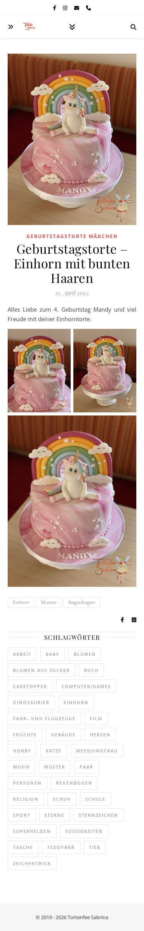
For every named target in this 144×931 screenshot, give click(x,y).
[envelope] (77, 7)
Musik (21, 767)
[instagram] (65, 7)
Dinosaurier (31, 702)
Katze (54, 751)
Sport (21, 815)
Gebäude (63, 734)
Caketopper (30, 686)
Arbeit (22, 654)
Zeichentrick (32, 863)
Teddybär (61, 847)
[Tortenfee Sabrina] (30, 27)
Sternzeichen (98, 815)
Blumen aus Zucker (41, 670)
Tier (95, 847)
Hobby (22, 751)
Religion (26, 799)
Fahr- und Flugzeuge (44, 718)
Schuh (62, 799)
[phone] (88, 7)
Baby (53, 654)
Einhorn (21, 602)
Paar (86, 767)
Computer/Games (86, 686)
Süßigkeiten (84, 831)
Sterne (55, 815)
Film (96, 718)
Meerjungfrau (97, 751)
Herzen (100, 734)
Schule (95, 799)
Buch (91, 670)
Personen (27, 783)
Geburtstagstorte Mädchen (72, 236)
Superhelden (32, 831)
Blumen (85, 654)
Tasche (23, 847)
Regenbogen (81, 602)
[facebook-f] (55, 7)
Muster (48, 602)
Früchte (25, 734)
